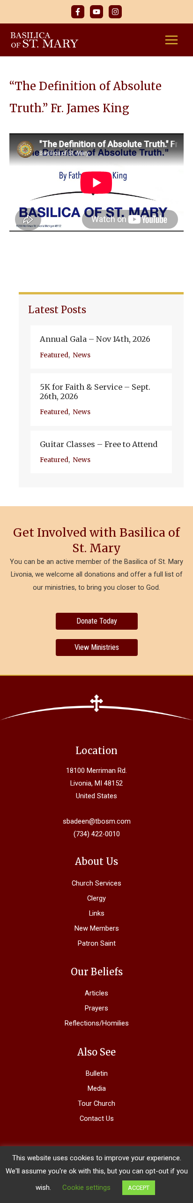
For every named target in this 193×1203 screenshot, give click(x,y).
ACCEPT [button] (138, 1187)
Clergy (96, 898)
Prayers (96, 1008)
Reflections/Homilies (97, 1023)
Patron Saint (97, 943)
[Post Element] (101, 347)
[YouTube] (96, 11)
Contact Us (97, 1118)
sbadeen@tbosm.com (97, 821)
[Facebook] (77, 11)
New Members (96, 928)
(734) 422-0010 (97, 834)
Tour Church (96, 1103)
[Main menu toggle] (171, 40)
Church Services (96, 883)
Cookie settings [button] (86, 1187)
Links (96, 913)
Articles (96, 993)
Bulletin (97, 1073)
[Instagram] (115, 11)
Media (97, 1088)
